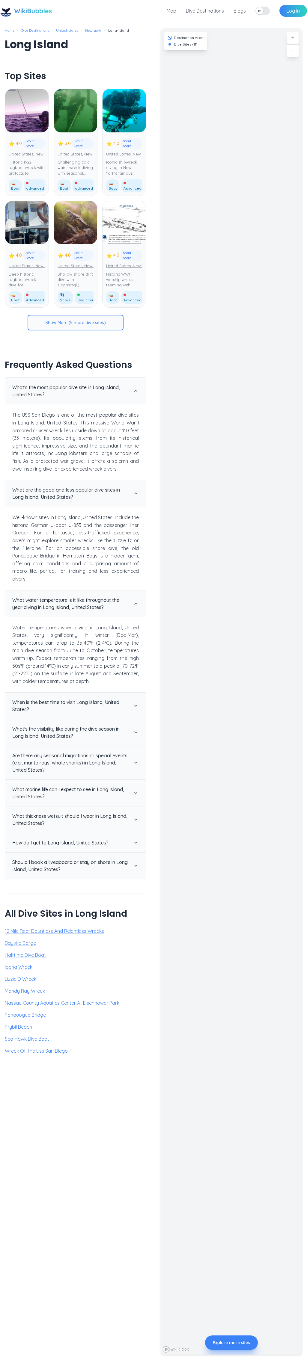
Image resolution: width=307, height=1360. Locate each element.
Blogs (240, 11)
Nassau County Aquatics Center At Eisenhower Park (62, 1003)
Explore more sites (231, 1342)
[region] (231, 691)
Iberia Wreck (18, 967)
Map (171, 11)
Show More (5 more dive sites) (76, 322)
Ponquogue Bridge (25, 1015)
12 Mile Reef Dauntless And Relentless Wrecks (54, 931)
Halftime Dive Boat (25, 955)
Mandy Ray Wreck (25, 991)
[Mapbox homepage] (175, 1349)
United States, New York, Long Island (43, 154)
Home (9, 30)
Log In (293, 11)
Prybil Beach (18, 1027)
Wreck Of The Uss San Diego (36, 1051)
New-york (93, 30)
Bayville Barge (20, 943)
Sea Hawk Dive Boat (27, 1039)
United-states (67, 30)
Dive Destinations (205, 11)
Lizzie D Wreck (20, 979)
